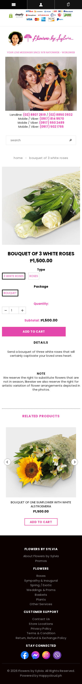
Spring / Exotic (41, 585)
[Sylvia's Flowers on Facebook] (25, 655)
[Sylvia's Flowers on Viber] (57, 655)
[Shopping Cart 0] (68, 4)
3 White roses (14, 276)
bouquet (10, 293)
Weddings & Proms (41, 590)
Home (18, 158)
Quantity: (41, 304)
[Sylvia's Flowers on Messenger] (35, 655)
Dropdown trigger (41, 4)
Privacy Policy (41, 628)
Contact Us (41, 619)
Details (41, 342)
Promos (41, 561)
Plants (41, 599)
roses (33, 276)
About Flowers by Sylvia (41, 556)
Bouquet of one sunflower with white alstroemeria (41, 504)
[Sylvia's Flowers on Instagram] (46, 655)
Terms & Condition (41, 633)
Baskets (41, 595)
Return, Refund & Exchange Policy (41, 638)
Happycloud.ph (50, 675)
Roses (41, 576)
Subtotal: (32, 320)
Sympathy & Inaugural (41, 580)
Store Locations (41, 624)
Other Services (41, 604)
